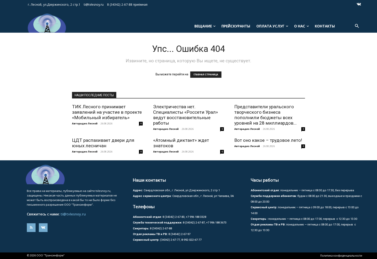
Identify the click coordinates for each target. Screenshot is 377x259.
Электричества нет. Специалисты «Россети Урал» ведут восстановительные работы (185, 115)
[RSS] (31, 227)
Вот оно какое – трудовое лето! (268, 140)
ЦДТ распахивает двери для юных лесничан (103, 143)
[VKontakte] (359, 4)
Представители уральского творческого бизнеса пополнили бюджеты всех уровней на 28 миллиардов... (265, 115)
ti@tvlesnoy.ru (73, 214)
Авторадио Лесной (85, 123)
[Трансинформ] (46, 23)
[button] (357, 26)
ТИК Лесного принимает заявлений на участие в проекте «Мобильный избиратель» (107, 112)
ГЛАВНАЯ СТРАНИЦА (206, 74)
